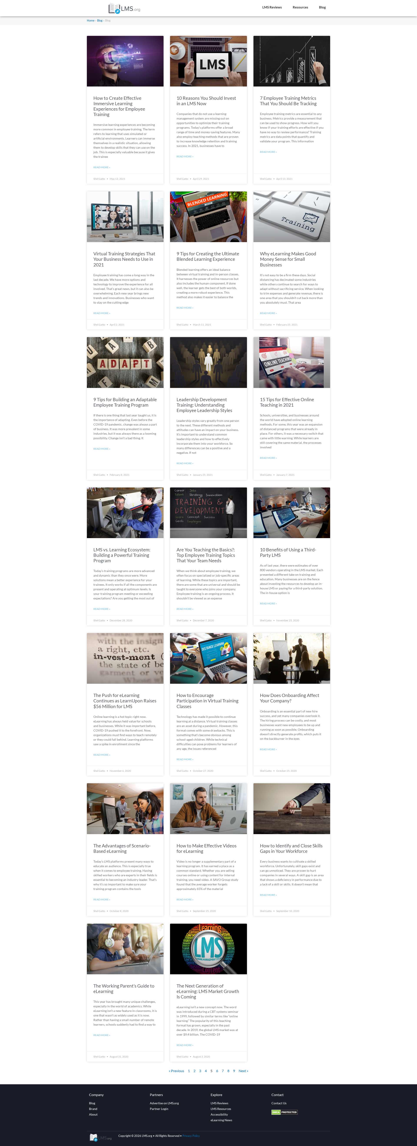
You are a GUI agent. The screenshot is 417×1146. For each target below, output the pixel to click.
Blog (322, 7)
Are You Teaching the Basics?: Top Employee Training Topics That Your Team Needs (206, 555)
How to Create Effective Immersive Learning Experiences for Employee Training (119, 106)
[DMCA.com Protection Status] (284, 1113)
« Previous (176, 1071)
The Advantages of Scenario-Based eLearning (122, 848)
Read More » (101, 167)
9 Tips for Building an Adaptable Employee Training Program (125, 402)
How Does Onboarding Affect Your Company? (289, 697)
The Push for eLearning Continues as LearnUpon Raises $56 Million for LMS (124, 700)
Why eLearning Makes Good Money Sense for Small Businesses (288, 259)
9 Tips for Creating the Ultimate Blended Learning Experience (208, 256)
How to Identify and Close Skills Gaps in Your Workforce (291, 848)
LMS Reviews (272, 7)
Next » (243, 1071)
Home (90, 20)
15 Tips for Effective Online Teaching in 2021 (287, 402)
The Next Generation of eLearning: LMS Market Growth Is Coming (208, 991)
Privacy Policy (191, 1136)
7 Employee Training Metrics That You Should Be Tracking (288, 100)
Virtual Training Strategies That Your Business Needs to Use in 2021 (124, 259)
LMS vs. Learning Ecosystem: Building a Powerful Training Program (121, 555)
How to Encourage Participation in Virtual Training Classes (207, 700)
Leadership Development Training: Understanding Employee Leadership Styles (204, 405)
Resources (300, 7)
